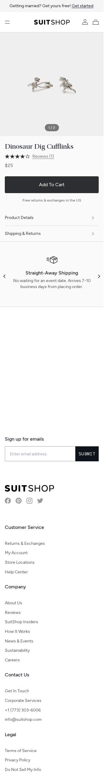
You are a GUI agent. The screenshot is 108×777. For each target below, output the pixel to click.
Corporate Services (23, 700)
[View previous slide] (5, 276)
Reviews (13, 612)
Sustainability (17, 650)
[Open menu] (7, 22)
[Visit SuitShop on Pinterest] (19, 501)
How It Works (17, 631)
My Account (16, 552)
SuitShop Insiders (21, 621)
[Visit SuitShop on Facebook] (8, 501)
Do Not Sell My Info (23, 769)
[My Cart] (97, 22)
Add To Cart (51, 184)
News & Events (19, 641)
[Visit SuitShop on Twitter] (40, 501)
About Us (13, 603)
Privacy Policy (17, 760)
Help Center (16, 572)
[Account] (85, 22)
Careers (12, 660)
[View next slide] (99, 276)
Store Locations (19, 562)
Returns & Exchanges (25, 543)
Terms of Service (21, 750)
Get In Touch (17, 691)
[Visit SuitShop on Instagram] (29, 501)
